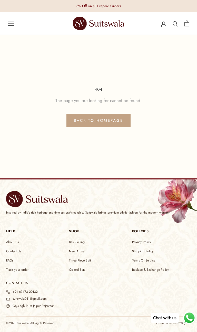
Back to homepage (98, 120)
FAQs (9, 260)
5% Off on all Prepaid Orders (98, 5)
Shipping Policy (143, 251)
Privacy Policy (141, 242)
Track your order (17, 269)
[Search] (175, 23)
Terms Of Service (143, 260)
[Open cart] (186, 23)
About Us (12, 242)
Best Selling (77, 242)
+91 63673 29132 (25, 292)
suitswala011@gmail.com (30, 299)
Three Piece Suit (80, 260)
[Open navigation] (11, 23)
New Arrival (77, 251)
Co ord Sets (77, 269)
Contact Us (13, 251)
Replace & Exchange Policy (150, 269)
